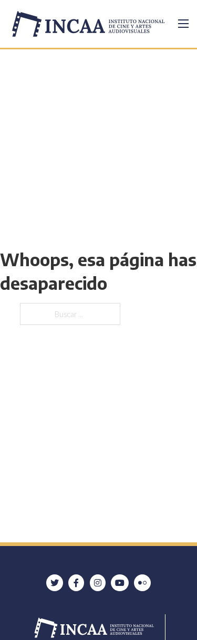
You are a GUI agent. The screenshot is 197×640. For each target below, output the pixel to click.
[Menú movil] (183, 23)
